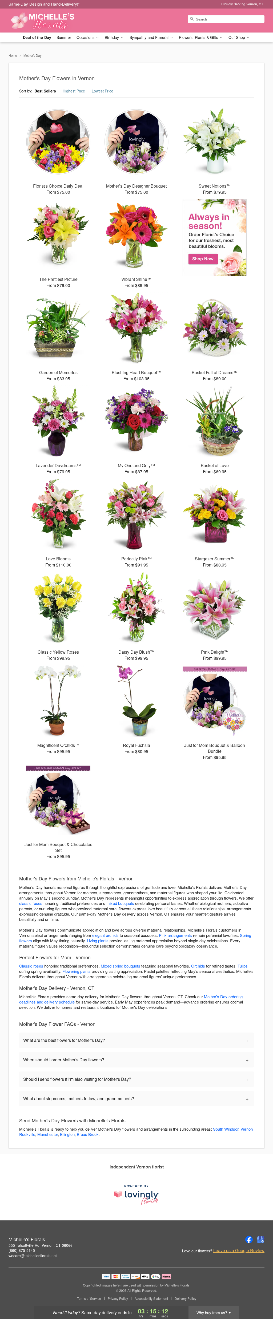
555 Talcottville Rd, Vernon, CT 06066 (41, 1245)
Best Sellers (45, 91)
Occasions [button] (86, 37)
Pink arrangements (175, 935)
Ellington (67, 1134)
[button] (259, 1296)
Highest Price (74, 91)
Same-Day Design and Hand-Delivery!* (44, 4)
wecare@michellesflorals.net (33, 1255)
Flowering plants (76, 971)
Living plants (98, 940)
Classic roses (31, 966)
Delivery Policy (185, 1298)
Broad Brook (88, 1134)
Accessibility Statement (151, 1298)
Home (13, 55)
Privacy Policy (118, 1298)
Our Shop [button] (237, 37)
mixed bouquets (120, 903)
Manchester (47, 1134)
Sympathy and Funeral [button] (150, 37)
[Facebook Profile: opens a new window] (249, 1239)
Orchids (198, 966)
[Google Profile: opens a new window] (260, 1239)
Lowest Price (102, 91)
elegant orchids (105, 935)
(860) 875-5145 (22, 1250)
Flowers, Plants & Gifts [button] (199, 37)
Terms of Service (89, 1298)
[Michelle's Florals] (47, 21)
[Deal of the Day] (215, 237)
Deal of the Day (37, 37)
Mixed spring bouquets (120, 966)
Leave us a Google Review (238, 1250)
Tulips (243, 966)
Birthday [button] (112, 37)
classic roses (30, 903)
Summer (64, 37)
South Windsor (225, 1129)
